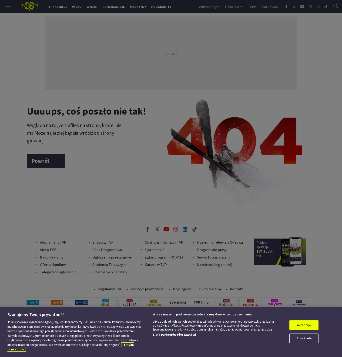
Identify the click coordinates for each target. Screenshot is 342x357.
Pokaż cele (304, 338)
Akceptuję (304, 325)
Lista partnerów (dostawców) (174, 335)
